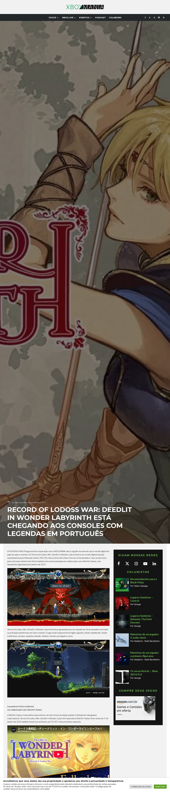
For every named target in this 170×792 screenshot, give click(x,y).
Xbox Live (67, 17)
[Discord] (159, 17)
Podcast (100, 17)
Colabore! (115, 17)
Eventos (84, 17)
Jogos (52, 17)
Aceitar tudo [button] (160, 786)
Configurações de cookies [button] (141, 786)
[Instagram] (154, 17)
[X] (149, 17)
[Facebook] (145, 17)
